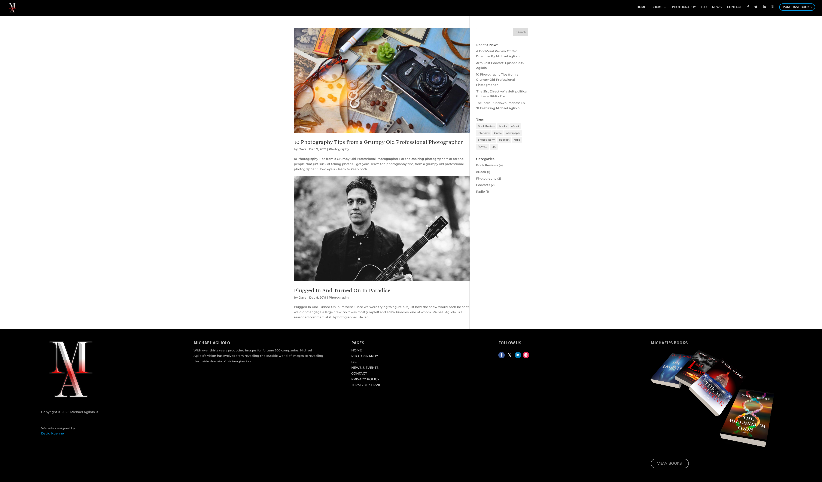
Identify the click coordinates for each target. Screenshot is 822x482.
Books (656, 7)
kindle (498, 133)
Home (641, 7)
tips (493, 146)
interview (484, 133)
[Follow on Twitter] (509, 355)
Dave (303, 149)
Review (482, 146)
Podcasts (483, 185)
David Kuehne (52, 433)
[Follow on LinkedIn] (518, 355)
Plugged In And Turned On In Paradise (342, 290)
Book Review (486, 126)
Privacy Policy (365, 379)
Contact (734, 7)
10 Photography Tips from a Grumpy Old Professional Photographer (378, 142)
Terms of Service (367, 385)
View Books (669, 463)
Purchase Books (797, 7)
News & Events (364, 368)
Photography (684, 7)
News (717, 7)
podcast (504, 139)
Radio (480, 191)
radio (517, 139)
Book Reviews (487, 165)
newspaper (513, 133)
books (503, 126)
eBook (515, 126)
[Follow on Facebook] (501, 355)
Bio (704, 7)
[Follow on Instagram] (526, 355)
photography (486, 139)
